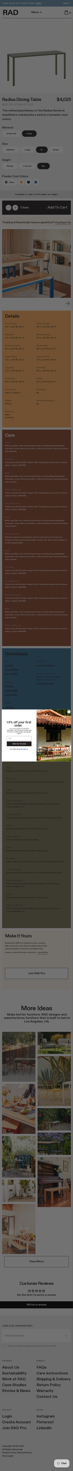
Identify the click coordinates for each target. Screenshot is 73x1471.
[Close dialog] (69, 711)
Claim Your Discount (19, 744)
